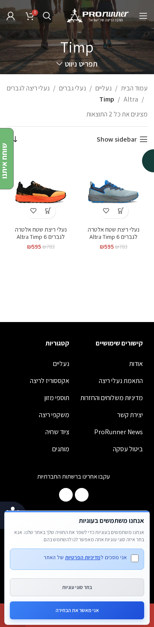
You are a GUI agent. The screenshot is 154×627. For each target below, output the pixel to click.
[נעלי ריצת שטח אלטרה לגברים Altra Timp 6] (113, 188)
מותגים (60, 448)
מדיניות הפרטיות (83, 557)
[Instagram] (66, 495)
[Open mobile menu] (143, 15)
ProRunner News (118, 431)
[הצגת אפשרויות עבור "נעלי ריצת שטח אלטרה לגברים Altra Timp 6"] (120, 210)
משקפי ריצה (54, 414)
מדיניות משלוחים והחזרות (111, 397)
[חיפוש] (47, 15)
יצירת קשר (130, 414)
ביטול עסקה (128, 448)
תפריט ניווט (81, 64)
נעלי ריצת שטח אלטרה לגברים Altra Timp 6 (113, 233)
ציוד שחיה (57, 431)
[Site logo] (98, 15)
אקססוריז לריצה (49, 380)
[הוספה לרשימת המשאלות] (105, 210)
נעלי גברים (72, 88)
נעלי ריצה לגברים (28, 88)
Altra (131, 99)
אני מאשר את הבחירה (77, 610)
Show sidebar (117, 139)
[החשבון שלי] (10, 15)
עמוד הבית (134, 88)
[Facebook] (82, 495)
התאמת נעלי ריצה (121, 380)
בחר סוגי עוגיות (77, 587)
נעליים (103, 88)
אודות (136, 363)
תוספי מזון (56, 397)
